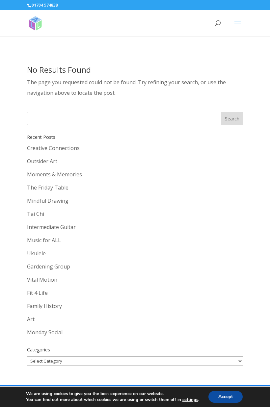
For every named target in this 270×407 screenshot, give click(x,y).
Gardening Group (48, 266)
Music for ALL (44, 240)
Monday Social (45, 332)
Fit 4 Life (37, 292)
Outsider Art (42, 161)
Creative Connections (53, 148)
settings (190, 400)
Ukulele (36, 253)
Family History (44, 306)
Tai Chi (35, 213)
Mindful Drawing (47, 200)
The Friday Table (47, 187)
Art (31, 319)
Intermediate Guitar (51, 227)
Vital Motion (42, 279)
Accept (225, 397)
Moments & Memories (54, 174)
